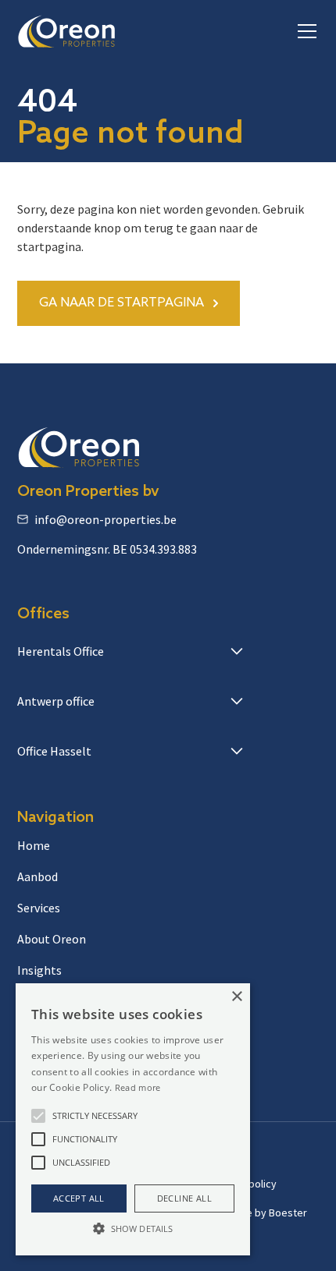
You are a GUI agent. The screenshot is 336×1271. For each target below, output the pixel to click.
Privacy (230, 1155)
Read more (138, 1087)
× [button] (236, 997)
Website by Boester (260, 1213)
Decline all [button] (184, 1198)
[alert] (133, 1119)
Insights (39, 970)
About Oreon (51, 939)
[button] (304, 31)
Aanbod (37, 876)
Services (38, 907)
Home (33, 845)
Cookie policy (245, 1184)
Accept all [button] (79, 1198)
